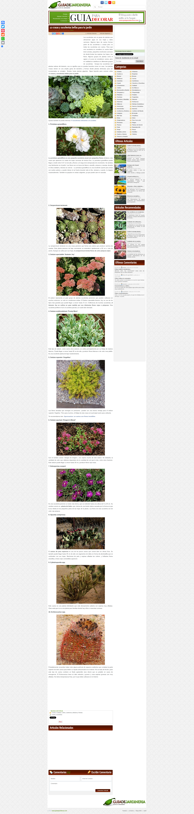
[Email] (3, 43)
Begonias (135, 74)
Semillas (134, 132)
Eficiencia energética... (133, 196)
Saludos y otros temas (121, 132)
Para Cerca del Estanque (136, 121)
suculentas (59, 714)
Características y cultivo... (122, 286)
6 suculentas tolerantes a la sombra (83, 120)
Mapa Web (139, 810)
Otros (118, 118)
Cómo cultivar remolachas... (123, 269)
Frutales (134, 95)
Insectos (134, 108)
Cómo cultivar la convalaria (123, 278)
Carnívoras (135, 81)
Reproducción (136, 127)
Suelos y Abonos (122, 134)
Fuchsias (119, 97)
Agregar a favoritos (62, 16)
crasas (54, 714)
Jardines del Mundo (137, 111)
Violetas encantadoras (133, 251)
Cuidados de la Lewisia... (134, 241)
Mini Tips (119, 115)
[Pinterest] (3, 31)
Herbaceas (135, 101)
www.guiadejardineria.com (59, 810)
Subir (145, 810)
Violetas (134, 134)
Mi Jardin (134, 113)
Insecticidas (120, 108)
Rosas (134, 129)
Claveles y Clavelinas (138, 83)
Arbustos (135, 71)
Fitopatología (136, 92)
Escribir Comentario (101, 772)
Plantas (80, 712)
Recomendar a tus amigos (60, 18)
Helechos (119, 101)
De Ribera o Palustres (135, 88)
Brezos (134, 76)
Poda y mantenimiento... (122, 293)
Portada (65, 14)
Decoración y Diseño (123, 90)
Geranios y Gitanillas (123, 99)
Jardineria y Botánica (72, 712)
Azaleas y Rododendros (121, 74)
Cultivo (64, 712)
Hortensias (120, 106)
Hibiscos (119, 104)
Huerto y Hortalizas (137, 106)
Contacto (131, 810)
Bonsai (119, 76)
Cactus (54, 712)
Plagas (134, 122)
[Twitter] (3, 27)
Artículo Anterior (92, 33)
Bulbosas (119, 78)
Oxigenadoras (121, 120)
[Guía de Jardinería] (69, 5)
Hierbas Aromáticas (138, 104)
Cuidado (58, 712)
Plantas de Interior (137, 125)
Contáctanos (63, 21)
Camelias (119, 81)
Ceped (119, 83)
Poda (118, 127)
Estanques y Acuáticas (120, 93)
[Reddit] (3, 35)
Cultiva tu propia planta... (134, 145)
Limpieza (119, 113)
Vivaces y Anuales (122, 136)
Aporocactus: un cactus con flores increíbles (79, 416)
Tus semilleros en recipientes (135, 212)
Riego (118, 129)
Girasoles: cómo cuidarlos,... (135, 186)
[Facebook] (3, 23)
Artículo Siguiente (105, 33)
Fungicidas (135, 97)
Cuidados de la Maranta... (134, 222)
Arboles (119, 71)
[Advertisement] (65, 50)
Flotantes (119, 95)
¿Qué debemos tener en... (134, 155)
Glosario (134, 99)
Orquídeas (135, 115)
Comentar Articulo (103, 790)
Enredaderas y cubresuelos (136, 91)
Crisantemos (120, 85)
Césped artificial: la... (133, 176)
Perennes (120, 122)
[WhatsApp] (3, 39)
